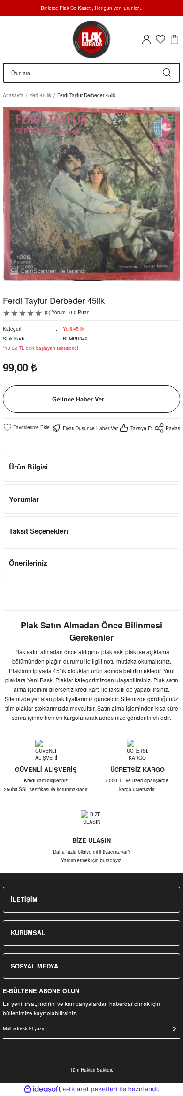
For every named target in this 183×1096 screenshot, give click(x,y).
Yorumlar (24, 499)
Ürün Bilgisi (28, 466)
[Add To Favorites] (26, 427)
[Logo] (91, 39)
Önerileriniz (28, 563)
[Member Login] (146, 39)
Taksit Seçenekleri (38, 531)
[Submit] (174, 1029)
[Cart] (174, 39)
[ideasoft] (42, 1089)
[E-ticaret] (90, 1089)
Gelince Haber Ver (78, 399)
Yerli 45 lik (73, 328)
